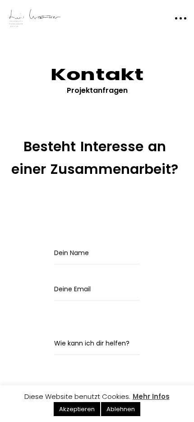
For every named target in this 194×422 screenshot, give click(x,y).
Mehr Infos (151, 396)
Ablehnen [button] (120, 409)
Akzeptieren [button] (77, 409)
